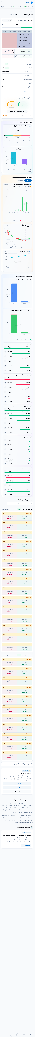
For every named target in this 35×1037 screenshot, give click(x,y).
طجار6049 (9, 649)
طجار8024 (9, 683)
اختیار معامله (30, 11)
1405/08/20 (20, 181)
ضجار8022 (24, 665)
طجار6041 (9, 378)
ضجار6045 (9, 356)
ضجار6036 (9, 454)
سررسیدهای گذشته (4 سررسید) (21, 764)
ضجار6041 (24, 575)
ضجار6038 (24, 547)
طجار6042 (9, 387)
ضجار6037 (9, 463)
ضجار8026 (24, 702)
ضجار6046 (9, 366)
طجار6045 (9, 392)
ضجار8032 (9, 471)
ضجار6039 (24, 556)
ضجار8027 (24, 711)
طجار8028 (9, 721)
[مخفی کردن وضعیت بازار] (2, 7)
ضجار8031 (24, 749)
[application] (17, 159)
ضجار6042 (9, 370)
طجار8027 (9, 711)
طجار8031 (9, 749)
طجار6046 (9, 621)
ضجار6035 (9, 445)
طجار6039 (9, 556)
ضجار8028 (24, 721)
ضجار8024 (24, 683)
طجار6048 (9, 476)
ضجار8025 (9, 494)
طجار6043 (9, 383)
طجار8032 (9, 758)
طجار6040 (9, 565)
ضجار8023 (24, 674)
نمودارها (7, 20)
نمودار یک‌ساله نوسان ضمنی (17, 111)
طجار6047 (9, 631)
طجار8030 (9, 739)
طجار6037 (9, 459)
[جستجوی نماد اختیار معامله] (10, 2)
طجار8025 (9, 693)
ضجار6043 (9, 347)
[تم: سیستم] (7, 2)
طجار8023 (9, 674)
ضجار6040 (24, 565)
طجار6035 (9, 440)
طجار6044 (9, 401)
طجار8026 (9, 702)
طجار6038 (9, 547)
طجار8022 (9, 397)
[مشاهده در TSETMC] (18, 20)
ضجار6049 (9, 490)
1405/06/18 (28, 181)
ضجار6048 (9, 485)
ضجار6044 (9, 352)
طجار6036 (9, 449)
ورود (3, 2)
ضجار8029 (24, 730)
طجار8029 (9, 730)
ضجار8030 (9, 480)
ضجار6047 (9, 361)
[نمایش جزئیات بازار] (3, 7)
